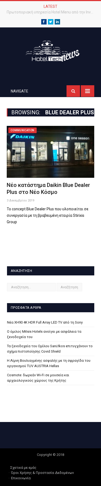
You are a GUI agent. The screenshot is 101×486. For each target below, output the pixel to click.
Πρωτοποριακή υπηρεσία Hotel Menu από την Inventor (52, 12)
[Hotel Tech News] (50, 50)
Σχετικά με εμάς (23, 468)
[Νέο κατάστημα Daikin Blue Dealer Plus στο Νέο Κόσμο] (50, 152)
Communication (22, 130)
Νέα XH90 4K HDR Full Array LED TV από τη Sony (45, 322)
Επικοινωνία (21, 478)
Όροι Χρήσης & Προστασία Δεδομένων (42, 473)
